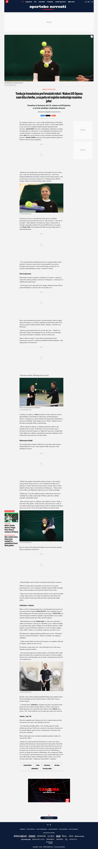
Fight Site (71, 1)
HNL (35, 1)
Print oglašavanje (73, 829)
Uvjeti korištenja (31, 829)
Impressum (22, 829)
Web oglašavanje (63, 829)
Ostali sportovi (60, 1)
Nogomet (28, 1)
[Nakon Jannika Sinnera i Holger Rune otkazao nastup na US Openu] (11, 517)
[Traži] (92, 2)
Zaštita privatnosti (53, 829)
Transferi (42, 1)
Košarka (50, 1)
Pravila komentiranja (42, 829)
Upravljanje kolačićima (49, 832)
